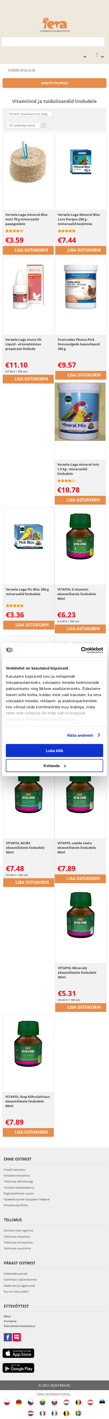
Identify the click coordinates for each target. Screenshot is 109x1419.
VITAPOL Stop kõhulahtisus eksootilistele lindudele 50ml (27, 1101)
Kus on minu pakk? (16, 1291)
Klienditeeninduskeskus (19, 1326)
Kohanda (52, 765)
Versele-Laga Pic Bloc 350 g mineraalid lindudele (27, 591)
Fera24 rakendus (14, 1169)
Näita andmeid (80, 735)
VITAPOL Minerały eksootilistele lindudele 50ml (77, 972)
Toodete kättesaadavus (19, 1187)
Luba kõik (54, 750)
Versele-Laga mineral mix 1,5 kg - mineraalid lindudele (78, 469)
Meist (7, 1316)
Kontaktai (10, 1321)
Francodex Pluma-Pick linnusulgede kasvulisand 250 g (79, 344)
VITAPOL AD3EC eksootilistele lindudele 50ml (25, 847)
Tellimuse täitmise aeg (18, 1181)
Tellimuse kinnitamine (18, 1242)
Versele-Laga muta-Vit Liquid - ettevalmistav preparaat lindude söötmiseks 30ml (23, 344)
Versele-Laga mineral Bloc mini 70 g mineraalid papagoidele (26, 219)
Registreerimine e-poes (19, 1193)
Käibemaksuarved (15, 1273)
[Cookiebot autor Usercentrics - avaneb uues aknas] (81, 650)
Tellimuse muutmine (17, 1248)
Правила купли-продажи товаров (26, 1199)
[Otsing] (100, 41)
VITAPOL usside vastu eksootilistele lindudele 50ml (76, 847)
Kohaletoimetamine (17, 1175)
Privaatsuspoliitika (16, 1205)
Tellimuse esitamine (17, 1236)
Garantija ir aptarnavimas (20, 1279)
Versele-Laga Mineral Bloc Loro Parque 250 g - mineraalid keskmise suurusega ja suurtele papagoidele (79, 219)
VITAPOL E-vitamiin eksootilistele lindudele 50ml (76, 594)
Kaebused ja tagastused (19, 1285)
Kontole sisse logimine (18, 1230)
